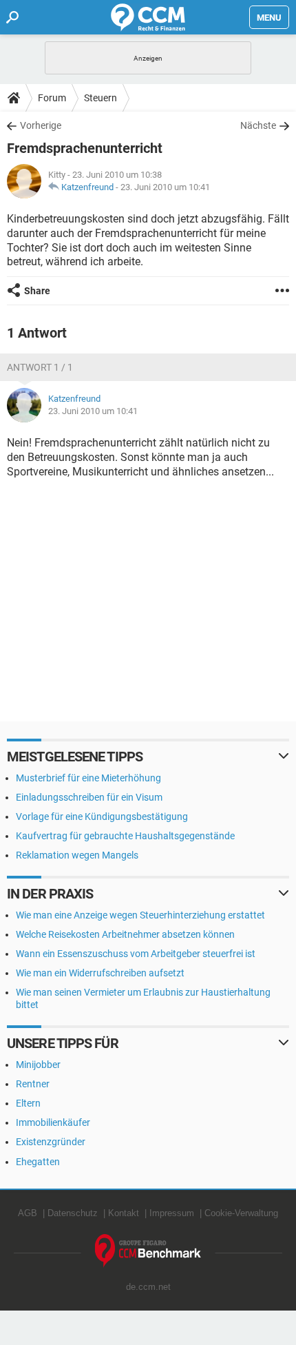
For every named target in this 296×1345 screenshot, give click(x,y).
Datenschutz (72, 1213)
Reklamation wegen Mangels (77, 855)
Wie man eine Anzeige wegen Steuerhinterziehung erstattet (140, 915)
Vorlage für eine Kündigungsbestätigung (102, 816)
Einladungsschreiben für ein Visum (89, 797)
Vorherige (40, 125)
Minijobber (38, 1064)
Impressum (171, 1213)
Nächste (258, 125)
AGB (27, 1213)
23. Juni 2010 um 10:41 (165, 187)
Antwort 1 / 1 (40, 367)
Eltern (28, 1103)
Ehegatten (38, 1161)
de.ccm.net (148, 1287)
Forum (52, 97)
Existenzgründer (50, 1141)
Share (37, 290)
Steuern (100, 97)
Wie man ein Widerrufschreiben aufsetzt (100, 972)
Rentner (33, 1083)
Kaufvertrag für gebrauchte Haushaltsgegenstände (125, 835)
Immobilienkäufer (53, 1122)
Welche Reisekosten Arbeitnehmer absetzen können (125, 934)
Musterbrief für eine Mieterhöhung (88, 777)
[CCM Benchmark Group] (148, 1251)
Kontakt (123, 1213)
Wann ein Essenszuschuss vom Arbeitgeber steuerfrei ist (135, 953)
